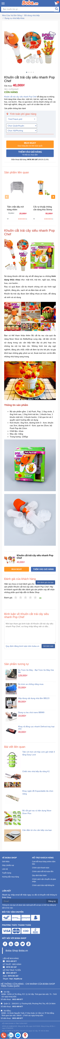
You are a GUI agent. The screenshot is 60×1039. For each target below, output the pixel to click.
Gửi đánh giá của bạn (45, 582)
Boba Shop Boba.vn (17, 950)
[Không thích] (15, 597)
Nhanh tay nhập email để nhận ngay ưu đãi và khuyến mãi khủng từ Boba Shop (29, 896)
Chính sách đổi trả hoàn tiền (42, 871)
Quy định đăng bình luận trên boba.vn (22, 646)
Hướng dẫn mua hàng (10, 877)
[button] (30, 144)
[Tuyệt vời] (35, 597)
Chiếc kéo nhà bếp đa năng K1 (36, 771)
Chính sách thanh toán (40, 868)
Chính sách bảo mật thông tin (43, 885)
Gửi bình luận (48, 646)
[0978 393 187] (4, 1035)
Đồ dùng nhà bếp (32, 15)
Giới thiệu (5, 862)
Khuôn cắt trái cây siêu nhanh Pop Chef (20, 97)
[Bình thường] (25, 597)
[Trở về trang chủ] (30, 3)
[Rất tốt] (30, 597)
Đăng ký (52, 901)
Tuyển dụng (6, 873)
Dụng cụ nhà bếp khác (15, 18)
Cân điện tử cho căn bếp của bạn (37, 830)
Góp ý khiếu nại (8, 865)
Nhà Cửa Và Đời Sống (12, 15)
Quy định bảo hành (39, 875)
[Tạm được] (20, 597)
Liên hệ (5, 869)
